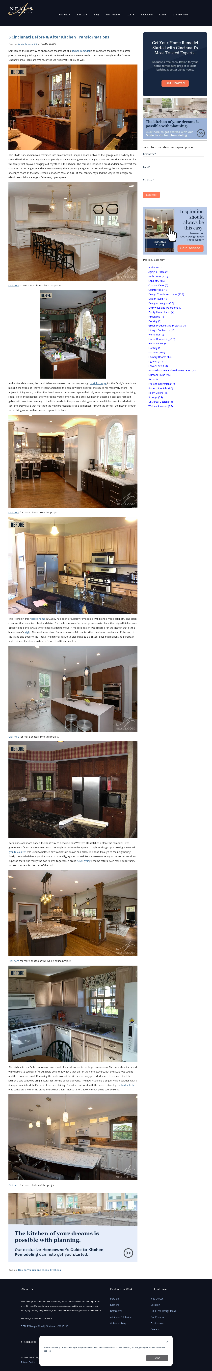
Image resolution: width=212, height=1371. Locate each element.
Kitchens (55, 1270)
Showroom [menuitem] (147, 14)
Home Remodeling (161, 339)
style (27, 632)
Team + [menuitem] (130, 14)
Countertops (158, 289)
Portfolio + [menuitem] (64, 14)
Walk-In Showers (160, 406)
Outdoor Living (159, 374)
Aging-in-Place (158, 271)
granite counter (17, 851)
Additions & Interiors (121, 1317)
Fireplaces (156, 316)
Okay (157, 1358)
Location (155, 1304)
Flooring (154, 321)
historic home (37, 618)
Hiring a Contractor (161, 330)
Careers (155, 1329)
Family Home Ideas (161, 312)
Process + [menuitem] (82, 14)
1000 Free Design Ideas (163, 1310)
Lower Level (158, 365)
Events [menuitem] (162, 14)
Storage (155, 397)
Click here (13, 285)
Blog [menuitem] (96, 14)
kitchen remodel (81, 50)
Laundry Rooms (160, 357)
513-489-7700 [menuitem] (180, 14)
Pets (153, 379)
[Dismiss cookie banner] (167, 1342)
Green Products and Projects (167, 325)
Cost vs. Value (158, 285)
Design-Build (158, 298)
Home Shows (157, 343)
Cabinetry (156, 280)
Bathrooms (158, 276)
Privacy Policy (28, 1362)
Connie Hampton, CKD (27, 44)
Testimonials (157, 1323)
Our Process (157, 1317)
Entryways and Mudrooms (165, 307)
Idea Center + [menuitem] (113, 14)
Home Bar (156, 334)
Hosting (154, 348)
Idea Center (157, 1298)
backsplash (127, 1085)
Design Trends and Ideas (33, 1270)
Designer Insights (161, 303)
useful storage (98, 383)
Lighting (155, 361)
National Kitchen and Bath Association (172, 370)
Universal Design (160, 401)
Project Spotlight (160, 388)
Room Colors (158, 392)
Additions (156, 267)
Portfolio (115, 1298)
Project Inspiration (161, 383)
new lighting (84, 860)
